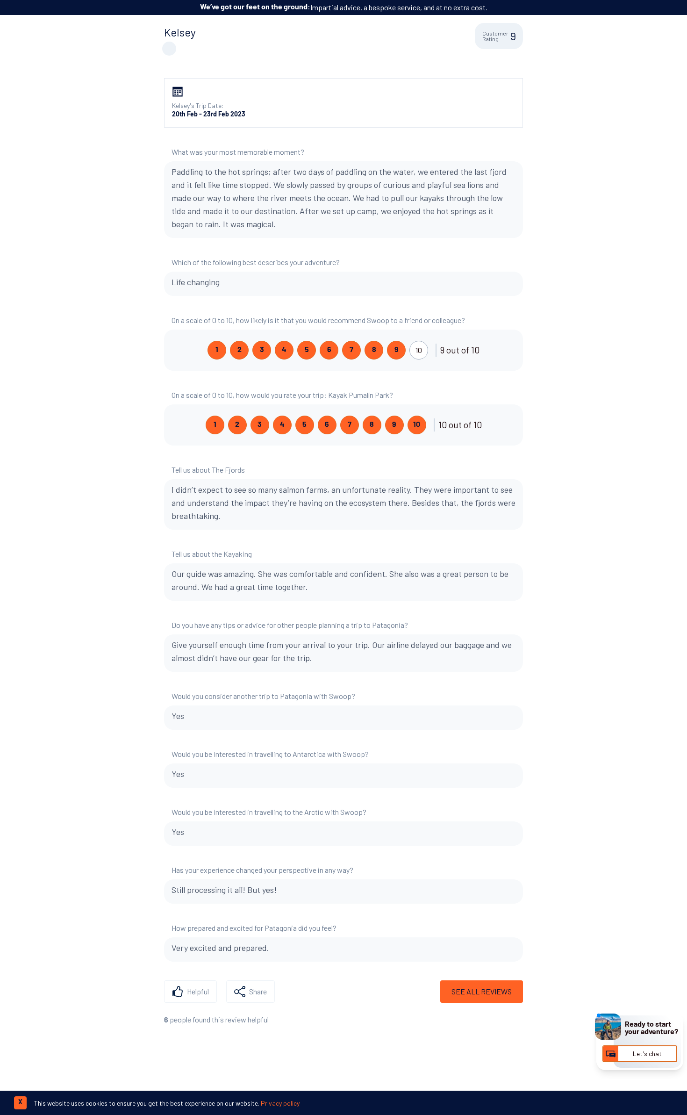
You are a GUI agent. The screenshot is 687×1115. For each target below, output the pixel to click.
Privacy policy (280, 1103)
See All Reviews (481, 991)
